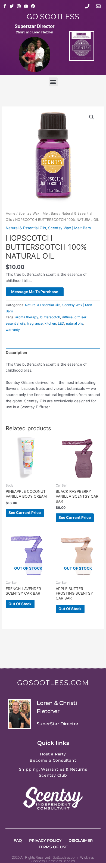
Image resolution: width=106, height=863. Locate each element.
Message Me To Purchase (34, 292)
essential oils (15, 323)
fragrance (35, 323)
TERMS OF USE (53, 847)
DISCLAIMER (80, 840)
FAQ (18, 840)
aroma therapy (26, 317)
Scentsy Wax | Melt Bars (38, 213)
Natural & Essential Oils (26, 228)
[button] (53, 81)
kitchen (50, 323)
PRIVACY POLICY (45, 840)
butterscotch (50, 317)
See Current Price (24, 512)
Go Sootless (53, 16)
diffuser (80, 317)
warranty (13, 330)
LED (61, 323)
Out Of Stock (20, 604)
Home (10, 213)
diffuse (67, 317)
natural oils (74, 323)
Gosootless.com (53, 683)
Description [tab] (16, 352)
